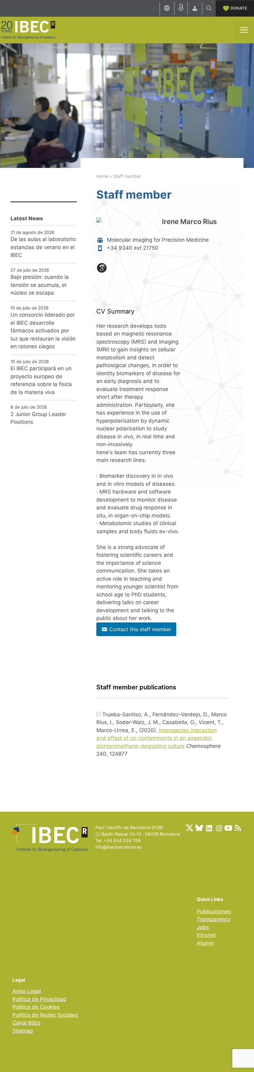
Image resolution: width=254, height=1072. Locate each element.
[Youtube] (228, 828)
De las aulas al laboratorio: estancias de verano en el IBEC (44, 247)
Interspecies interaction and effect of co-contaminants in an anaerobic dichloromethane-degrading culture (156, 738)
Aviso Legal (26, 991)
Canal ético (26, 1023)
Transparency (213, 919)
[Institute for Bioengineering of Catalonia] (28, 29)
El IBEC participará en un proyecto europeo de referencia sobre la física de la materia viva (41, 380)
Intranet (206, 935)
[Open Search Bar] (209, 8)
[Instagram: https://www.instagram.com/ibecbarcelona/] (218, 828)
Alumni (205, 943)
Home (102, 176)
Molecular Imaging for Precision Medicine (158, 240)
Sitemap (22, 1031)
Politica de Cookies (36, 1007)
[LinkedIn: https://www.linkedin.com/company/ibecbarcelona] (208, 828)
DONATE (238, 8)
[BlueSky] (199, 828)
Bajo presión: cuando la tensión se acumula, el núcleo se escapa (40, 285)
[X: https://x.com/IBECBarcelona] (189, 828)
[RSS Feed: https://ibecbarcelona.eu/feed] (238, 828)
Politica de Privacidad (39, 999)
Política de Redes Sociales (45, 1015)
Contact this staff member (140, 629)
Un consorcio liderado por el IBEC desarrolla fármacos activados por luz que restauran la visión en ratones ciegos (43, 330)
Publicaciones (214, 911)
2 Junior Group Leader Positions (38, 418)
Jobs (203, 927)
